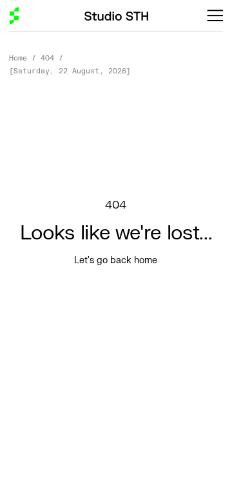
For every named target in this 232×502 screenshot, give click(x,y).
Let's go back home (115, 260)
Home (18, 58)
